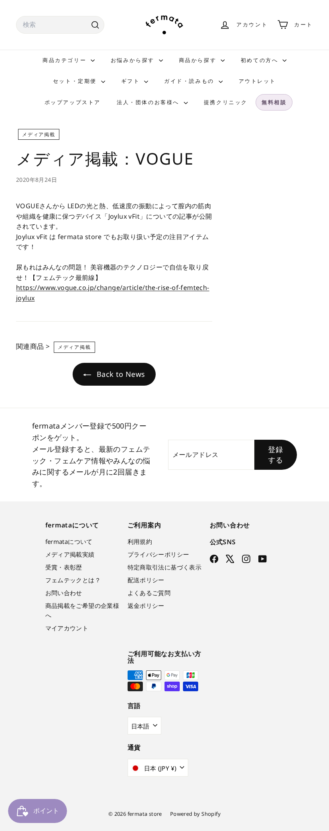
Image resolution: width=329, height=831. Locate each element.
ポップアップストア (73, 102)
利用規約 (140, 541)
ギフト (131, 81)
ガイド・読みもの (190, 81)
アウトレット (257, 81)
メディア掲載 (38, 134)
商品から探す (199, 60)
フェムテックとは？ (73, 580)
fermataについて (69, 541)
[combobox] (60, 25)
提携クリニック (226, 102)
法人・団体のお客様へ (149, 102)
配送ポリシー (146, 580)
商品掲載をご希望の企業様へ (82, 610)
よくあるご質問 (149, 593)
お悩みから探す (134, 60)
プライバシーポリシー (158, 554)
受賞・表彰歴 (63, 567)
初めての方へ (260, 60)
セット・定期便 (76, 81)
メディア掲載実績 (70, 554)
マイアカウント (67, 628)
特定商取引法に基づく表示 (165, 567)
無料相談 (274, 102)
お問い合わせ (63, 593)
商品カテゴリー (66, 60)
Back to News (119, 374)
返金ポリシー (146, 606)
